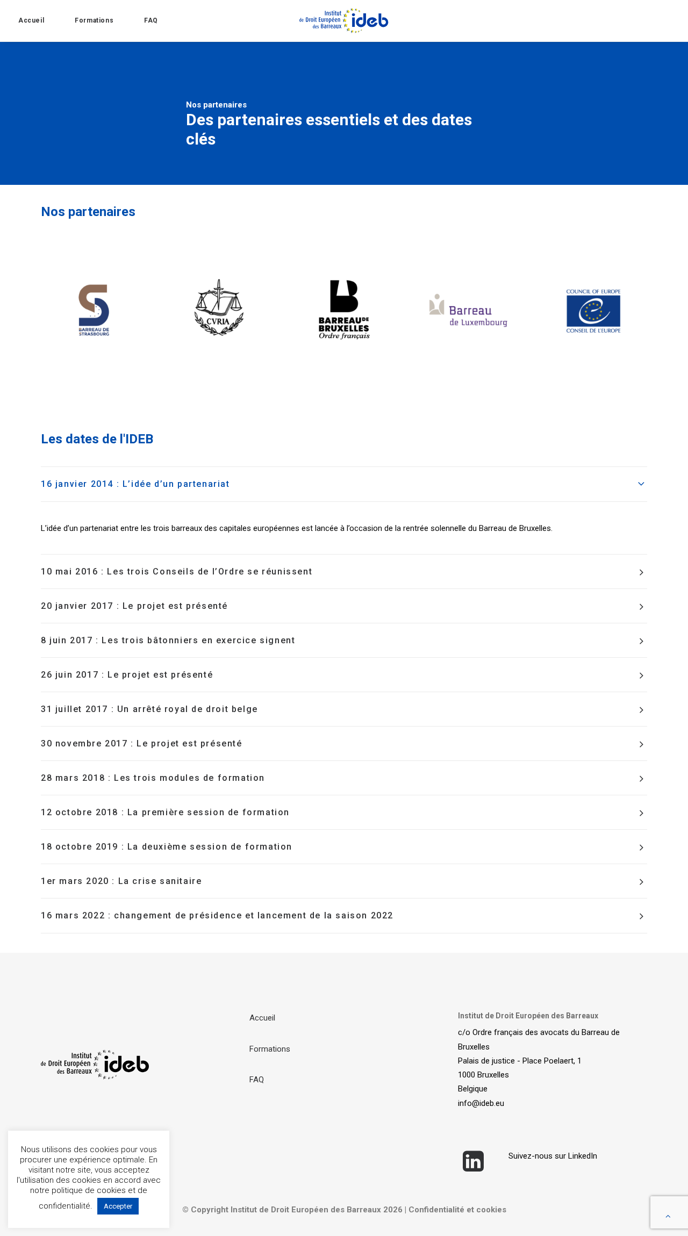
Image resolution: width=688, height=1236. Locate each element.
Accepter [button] (118, 1206)
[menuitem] (41, 20)
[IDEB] (344, 20)
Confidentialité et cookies (457, 1210)
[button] (473, 1169)
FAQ (151, 20)
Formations (94, 20)
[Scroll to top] (668, 1215)
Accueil (31, 20)
